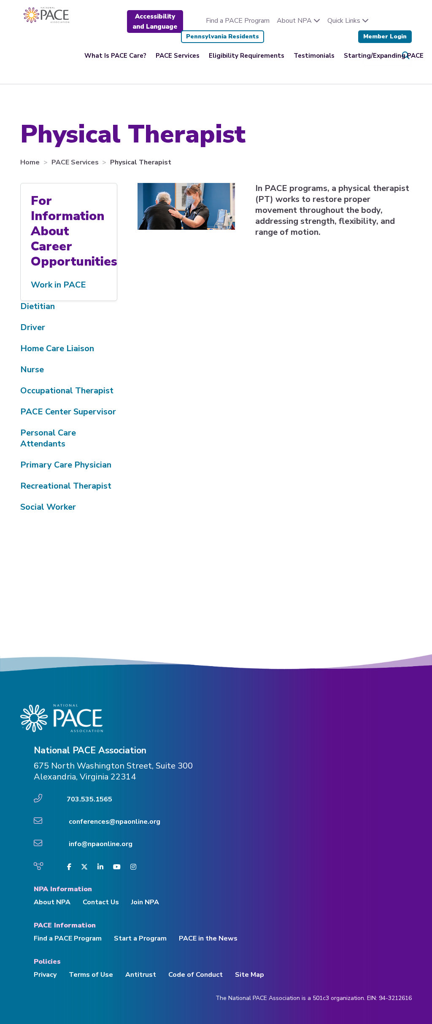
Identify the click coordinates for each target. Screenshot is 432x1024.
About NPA (295, 20)
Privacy (45, 974)
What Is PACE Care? (115, 55)
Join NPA (145, 902)
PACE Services (178, 55)
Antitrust (140, 974)
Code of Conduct (195, 974)
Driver (32, 327)
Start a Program (140, 938)
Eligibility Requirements (246, 55)
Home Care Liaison (57, 348)
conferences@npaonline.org (114, 821)
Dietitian (37, 306)
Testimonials (314, 55)
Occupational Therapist (66, 390)
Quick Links (344, 20)
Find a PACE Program (238, 20)
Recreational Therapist (65, 486)
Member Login (385, 36)
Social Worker (48, 507)
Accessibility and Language (154, 21)
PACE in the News (208, 938)
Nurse (32, 369)
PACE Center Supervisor (68, 411)
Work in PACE (58, 284)
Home (30, 162)
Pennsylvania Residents (222, 36)
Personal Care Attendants (48, 438)
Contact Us (101, 902)
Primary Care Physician (65, 464)
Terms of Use (91, 974)
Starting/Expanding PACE (384, 55)
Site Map (249, 974)
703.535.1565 (89, 799)
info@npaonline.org (100, 844)
